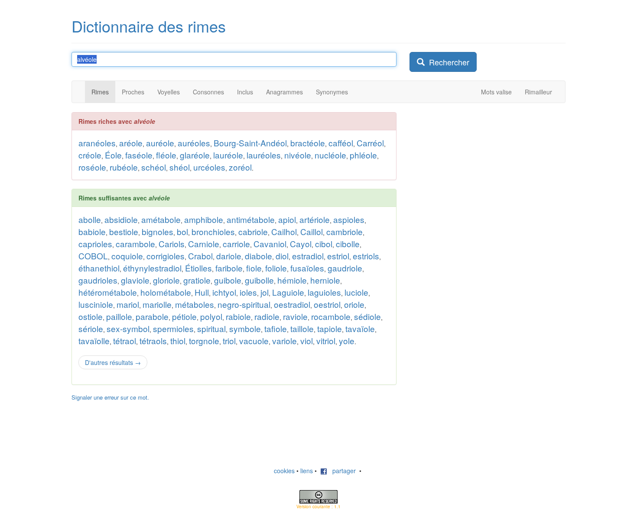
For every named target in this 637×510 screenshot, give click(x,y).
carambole (135, 243)
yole (346, 340)
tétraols (153, 340)
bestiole (123, 231)
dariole (228, 255)
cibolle (348, 243)
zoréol (240, 167)
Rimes (100, 91)
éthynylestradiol (152, 268)
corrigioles (165, 255)
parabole (152, 316)
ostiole (90, 316)
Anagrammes (284, 91)
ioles (248, 292)
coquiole (127, 255)
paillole (119, 316)
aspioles (348, 219)
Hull (202, 292)
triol (229, 340)
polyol (211, 316)
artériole (314, 219)
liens (306, 470)
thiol (177, 340)
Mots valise (496, 91)
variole (284, 340)
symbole (245, 328)
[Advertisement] (475, 242)
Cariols (172, 243)
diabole (258, 255)
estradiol (308, 255)
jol (264, 292)
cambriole (344, 231)
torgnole (204, 340)
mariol (128, 304)
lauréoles (264, 155)
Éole (113, 155)
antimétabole (251, 219)
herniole (325, 280)
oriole (354, 304)
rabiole (238, 316)
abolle (89, 219)
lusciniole (95, 304)
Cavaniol (270, 243)
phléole (363, 155)
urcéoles (209, 167)
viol (306, 340)
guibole (227, 280)
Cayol (301, 243)
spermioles (173, 328)
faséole (139, 155)
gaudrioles (97, 280)
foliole (276, 268)
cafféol (340, 142)
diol (282, 255)
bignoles (157, 231)
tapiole (329, 328)
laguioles (324, 292)
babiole (92, 231)
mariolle (157, 304)
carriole (236, 243)
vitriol (325, 340)
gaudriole (345, 268)
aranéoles (97, 142)
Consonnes (208, 91)
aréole (131, 142)
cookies (284, 470)
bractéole (307, 142)
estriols (366, 255)
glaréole (195, 155)
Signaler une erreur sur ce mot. (110, 397)
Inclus (245, 91)
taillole (302, 328)
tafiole (275, 328)
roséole (92, 167)
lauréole (228, 155)
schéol (153, 167)
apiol (287, 219)
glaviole (135, 280)
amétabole (161, 219)
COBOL (93, 255)
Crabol (200, 255)
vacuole (254, 340)
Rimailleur (538, 91)
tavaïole (360, 328)
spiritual (211, 328)
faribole (229, 268)
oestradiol (292, 304)
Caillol (311, 231)
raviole (295, 316)
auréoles (194, 142)
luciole (356, 292)
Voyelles (168, 91)
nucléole (330, 155)
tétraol (124, 340)
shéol (179, 167)
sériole (90, 328)
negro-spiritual (244, 304)
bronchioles (213, 231)
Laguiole (288, 292)
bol (182, 231)
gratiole (197, 280)
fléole (166, 155)
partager (341, 470)
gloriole (166, 280)
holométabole (165, 292)
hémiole (292, 280)
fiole (254, 268)
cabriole (253, 231)
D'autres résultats (113, 362)
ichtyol (224, 292)
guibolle (259, 280)
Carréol (370, 142)
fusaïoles (307, 268)
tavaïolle (94, 340)
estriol (338, 255)
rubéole (124, 167)
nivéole (297, 155)
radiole (267, 316)
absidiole (121, 219)
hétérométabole (107, 292)
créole (89, 155)
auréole (160, 142)
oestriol (327, 304)
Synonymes (332, 91)
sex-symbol (128, 328)
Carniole (203, 243)
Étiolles (198, 268)
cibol (323, 243)
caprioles (95, 243)
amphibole (203, 219)
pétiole (184, 316)
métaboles (194, 304)
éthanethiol (99, 268)
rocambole (331, 316)
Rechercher (447, 62)
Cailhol (284, 231)
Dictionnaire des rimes (149, 26)
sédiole (367, 316)
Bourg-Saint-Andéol (250, 142)
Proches (133, 91)
